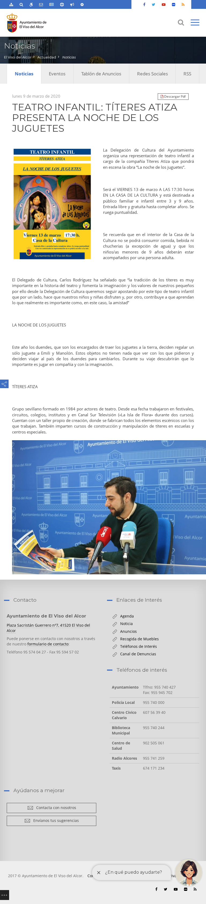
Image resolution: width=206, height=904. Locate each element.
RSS (187, 74)
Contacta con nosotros (54, 807)
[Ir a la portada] (37, 22)
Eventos (57, 74)
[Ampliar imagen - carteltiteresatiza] (52, 204)
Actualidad (46, 57)
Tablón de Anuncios (101, 74)
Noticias (69, 57)
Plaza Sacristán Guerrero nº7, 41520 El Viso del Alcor (48, 628)
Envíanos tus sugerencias (54, 820)
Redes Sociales (152, 74)
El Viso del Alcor (17, 57)
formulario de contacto (47, 643)
